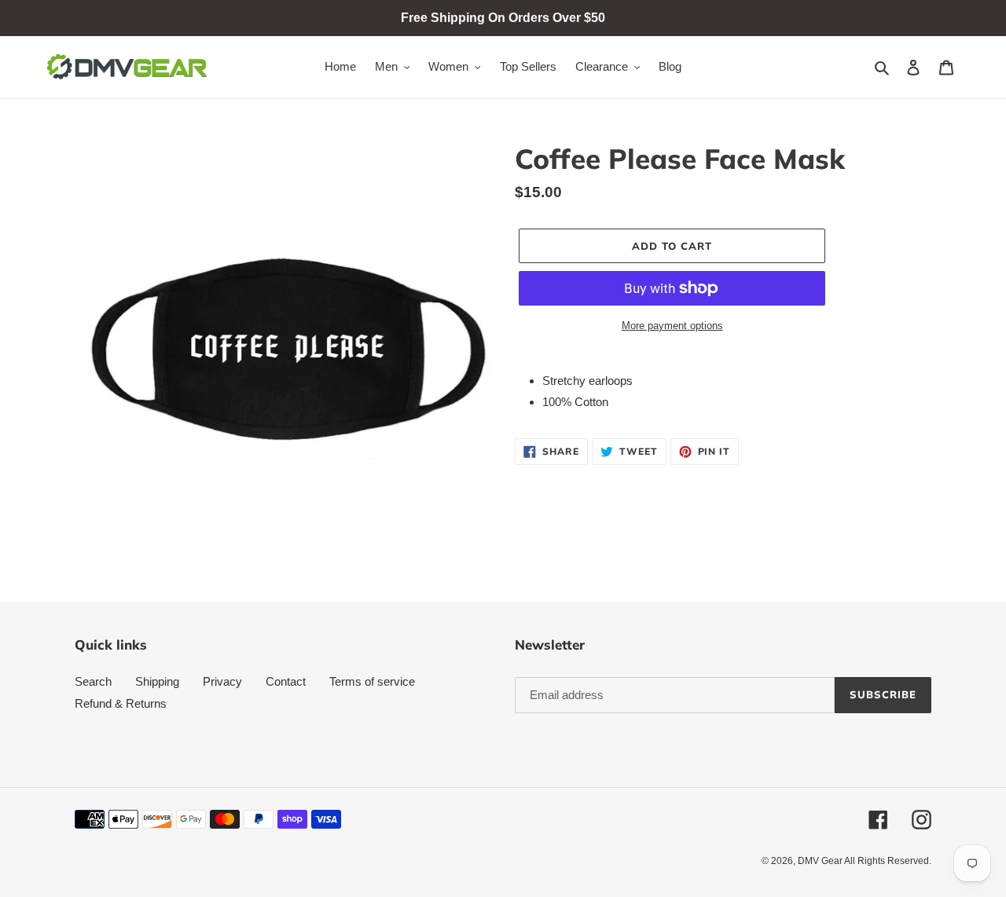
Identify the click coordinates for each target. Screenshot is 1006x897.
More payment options (672, 325)
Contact (286, 681)
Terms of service (372, 681)
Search (93, 681)
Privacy (222, 681)
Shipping (157, 681)
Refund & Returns (121, 703)
